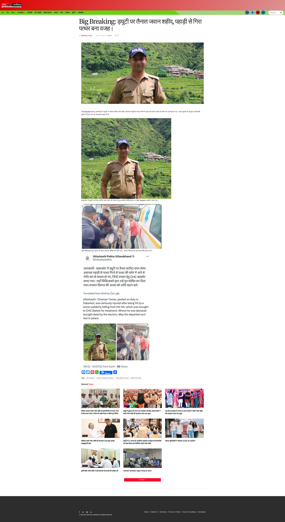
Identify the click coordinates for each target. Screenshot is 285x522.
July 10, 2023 (100, 36)
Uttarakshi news (122, 378)
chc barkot (90, 378)
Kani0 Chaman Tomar (105, 378)
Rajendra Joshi (86, 36)
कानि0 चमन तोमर (136, 378)
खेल (61, 12)
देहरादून (110, 36)
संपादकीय (80, 12)
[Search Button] (281, 13)
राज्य (12, 12)
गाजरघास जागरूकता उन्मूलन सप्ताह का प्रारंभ (137, 471)
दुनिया (73, 12)
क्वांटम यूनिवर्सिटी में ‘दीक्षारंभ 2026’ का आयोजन (180, 441)
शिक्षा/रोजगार (48, 12)
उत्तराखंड (20, 12)
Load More (142, 512)
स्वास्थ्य (67, 12)
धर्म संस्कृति (38, 12)
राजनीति (29, 12)
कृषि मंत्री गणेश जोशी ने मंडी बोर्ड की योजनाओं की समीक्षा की (99, 471)
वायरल (56, 12)
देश (8, 12)
